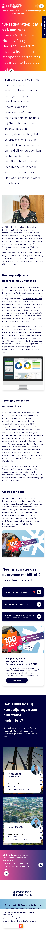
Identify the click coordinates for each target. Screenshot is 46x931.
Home (5, 10)
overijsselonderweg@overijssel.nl (23, 909)
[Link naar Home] (12, 7)
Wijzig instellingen (34, 921)
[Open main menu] (41, 6)
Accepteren (12, 926)
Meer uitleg (21, 921)
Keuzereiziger (16, 10)
